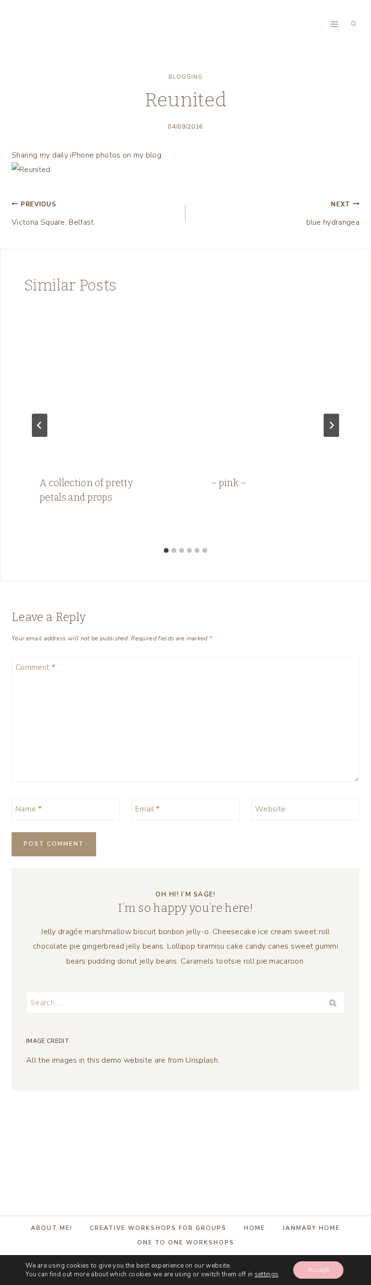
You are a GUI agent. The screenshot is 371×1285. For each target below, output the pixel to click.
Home (254, 1228)
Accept (318, 1269)
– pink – (229, 483)
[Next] (331, 425)
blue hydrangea (332, 214)
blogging (186, 77)
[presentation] (100, 384)
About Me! (51, 1228)
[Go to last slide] (39, 425)
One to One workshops (185, 1242)
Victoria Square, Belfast (53, 214)
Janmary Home (311, 1228)
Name (28, 809)
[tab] (166, 550)
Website (270, 809)
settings (267, 1274)
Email (147, 809)
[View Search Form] (353, 24)
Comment (35, 667)
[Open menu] (334, 23)
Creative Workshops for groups (158, 1228)
